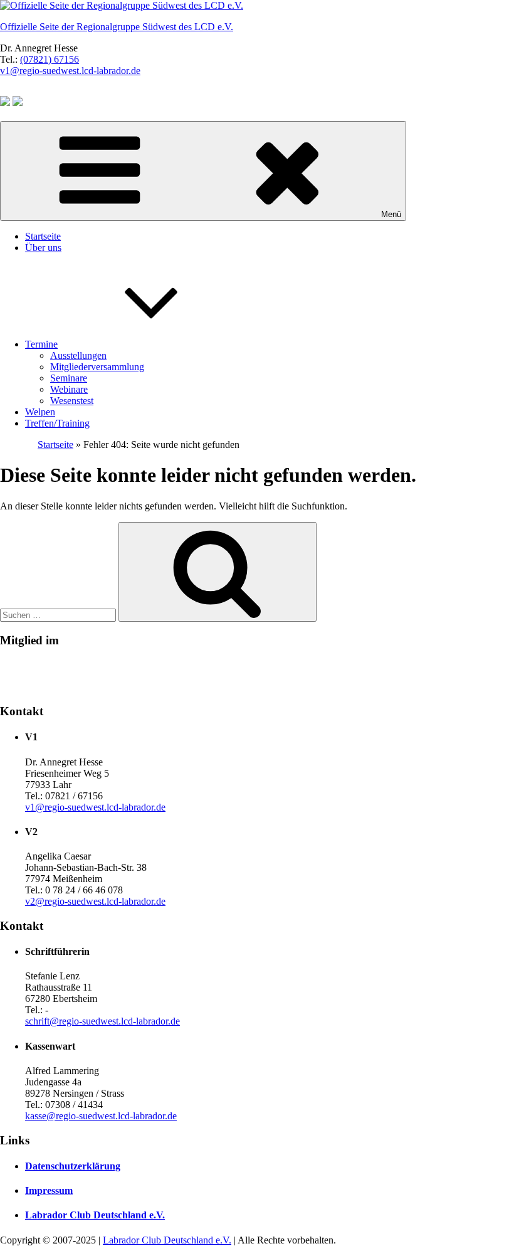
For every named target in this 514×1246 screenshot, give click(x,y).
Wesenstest (71, 400)
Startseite (43, 236)
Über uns (43, 247)
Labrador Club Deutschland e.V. (95, 1215)
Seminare (68, 378)
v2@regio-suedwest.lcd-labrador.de (95, 901)
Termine (41, 344)
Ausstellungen (78, 355)
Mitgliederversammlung (97, 366)
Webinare (69, 389)
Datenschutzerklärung (72, 1166)
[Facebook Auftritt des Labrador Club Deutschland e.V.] (5, 102)
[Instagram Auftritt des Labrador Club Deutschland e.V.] (18, 102)
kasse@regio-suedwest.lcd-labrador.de (101, 1115)
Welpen (40, 412)
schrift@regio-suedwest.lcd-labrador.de (102, 1021)
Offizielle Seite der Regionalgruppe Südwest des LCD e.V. (116, 26)
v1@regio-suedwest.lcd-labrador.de (70, 70)
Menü (391, 214)
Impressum (49, 1190)
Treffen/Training (57, 423)
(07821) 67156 (49, 59)
